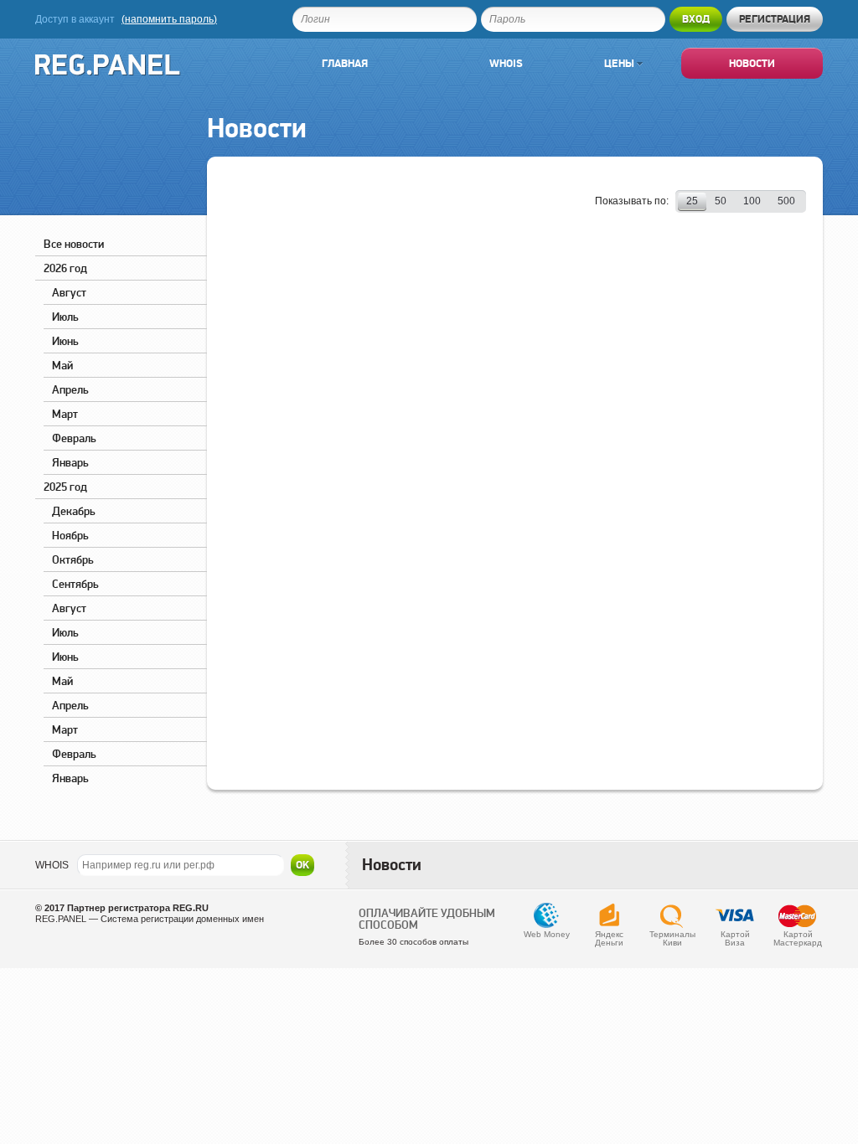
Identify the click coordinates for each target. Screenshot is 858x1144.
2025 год (65, 486)
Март (65, 413)
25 (692, 201)
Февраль (74, 438)
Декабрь (74, 511)
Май (62, 365)
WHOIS (52, 865)
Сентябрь (75, 583)
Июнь (65, 341)
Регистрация (774, 19)
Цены (620, 63)
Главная (345, 63)
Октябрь (73, 559)
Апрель (70, 389)
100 (752, 201)
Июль (65, 316)
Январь (70, 462)
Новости (752, 63)
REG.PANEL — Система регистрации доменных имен (149, 919)
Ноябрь (70, 535)
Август (69, 292)
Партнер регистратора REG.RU (138, 908)
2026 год (65, 268)
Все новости (74, 243)
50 (720, 201)
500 (786, 201)
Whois (506, 63)
